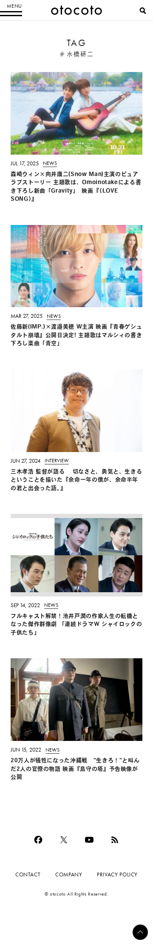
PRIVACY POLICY (117, 874)
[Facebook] (38, 839)
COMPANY (68, 874)
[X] (63, 839)
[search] (143, 10)
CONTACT (27, 874)
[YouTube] (89, 839)
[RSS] (114, 839)
